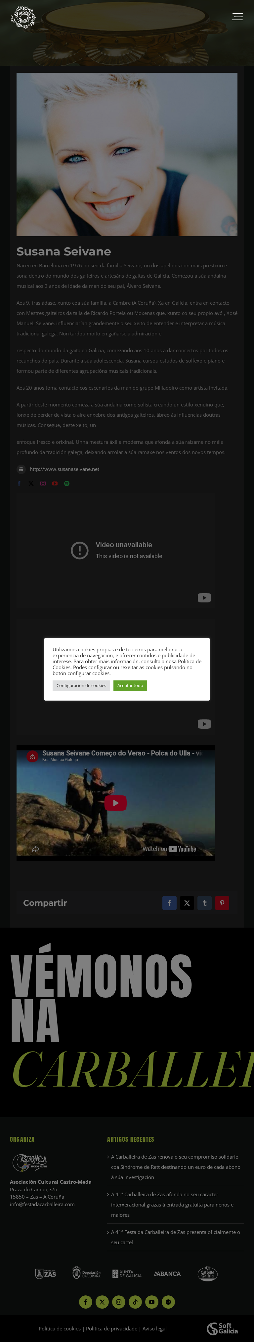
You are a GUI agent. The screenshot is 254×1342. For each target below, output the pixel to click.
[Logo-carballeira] (23, 7)
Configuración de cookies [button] (81, 685)
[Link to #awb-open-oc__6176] (237, 17)
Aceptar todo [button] (130, 685)
